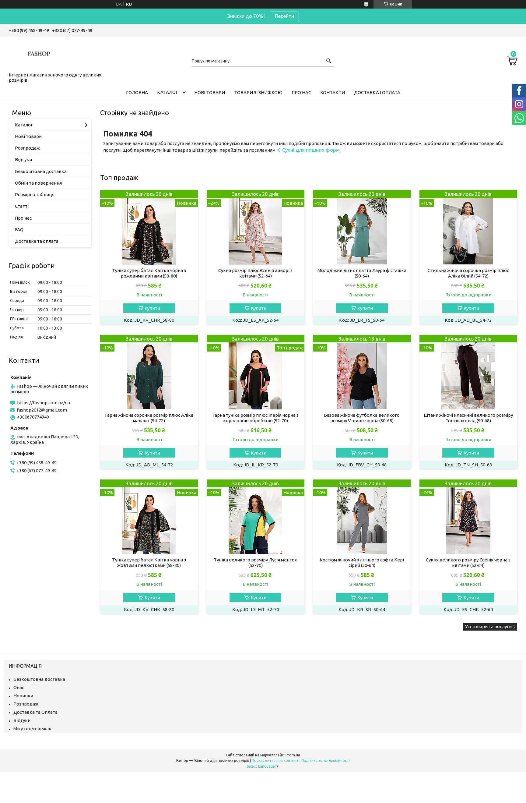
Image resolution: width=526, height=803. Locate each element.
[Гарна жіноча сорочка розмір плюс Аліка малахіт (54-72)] (149, 372)
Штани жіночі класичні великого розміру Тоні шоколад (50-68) (468, 417)
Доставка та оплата (36, 241)
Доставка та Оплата (35, 712)
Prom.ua (293, 755)
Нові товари (209, 92)
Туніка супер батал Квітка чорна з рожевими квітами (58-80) (149, 273)
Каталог (167, 92)
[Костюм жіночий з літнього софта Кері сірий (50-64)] (362, 516)
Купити (152, 308)
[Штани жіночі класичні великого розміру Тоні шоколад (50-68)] (468, 372)
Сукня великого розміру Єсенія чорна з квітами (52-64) (468, 562)
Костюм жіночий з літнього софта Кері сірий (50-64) (362, 562)
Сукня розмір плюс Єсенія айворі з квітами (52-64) (255, 273)
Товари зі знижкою (258, 92)
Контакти (332, 92)
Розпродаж (27, 147)
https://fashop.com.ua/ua (43, 402)
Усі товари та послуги (488, 626)
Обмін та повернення (38, 183)
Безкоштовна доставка (41, 171)
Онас (18, 687)
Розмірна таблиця (34, 194)
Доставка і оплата (377, 92)
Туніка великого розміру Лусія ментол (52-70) (255, 562)
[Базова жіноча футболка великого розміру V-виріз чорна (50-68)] (362, 372)
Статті (22, 206)
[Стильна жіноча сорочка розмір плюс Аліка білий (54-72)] (468, 227)
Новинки (23, 695)
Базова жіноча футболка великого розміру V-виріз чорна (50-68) (362, 417)
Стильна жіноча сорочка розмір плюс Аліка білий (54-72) (468, 273)
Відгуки (23, 159)
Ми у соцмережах (32, 728)
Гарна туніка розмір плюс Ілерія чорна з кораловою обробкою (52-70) (255, 417)
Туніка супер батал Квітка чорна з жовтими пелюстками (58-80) (149, 562)
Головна (137, 92)
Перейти (284, 16)
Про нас (301, 92)
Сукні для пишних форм (311, 150)
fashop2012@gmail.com (42, 409)
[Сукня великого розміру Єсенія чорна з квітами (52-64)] (468, 516)
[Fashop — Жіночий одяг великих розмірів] (39, 53)
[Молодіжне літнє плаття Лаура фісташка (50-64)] (362, 227)
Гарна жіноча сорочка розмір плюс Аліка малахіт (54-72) (149, 417)
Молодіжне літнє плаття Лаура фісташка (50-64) (361, 273)
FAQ (19, 229)
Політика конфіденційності (325, 760)
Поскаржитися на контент (275, 760)
